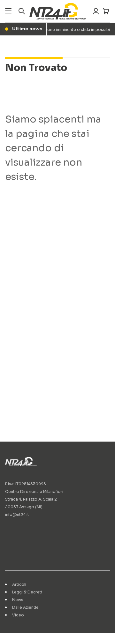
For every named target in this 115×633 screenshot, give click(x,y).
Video (18, 615)
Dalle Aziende (25, 607)
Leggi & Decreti (27, 592)
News (17, 599)
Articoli (19, 584)
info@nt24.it (17, 514)
